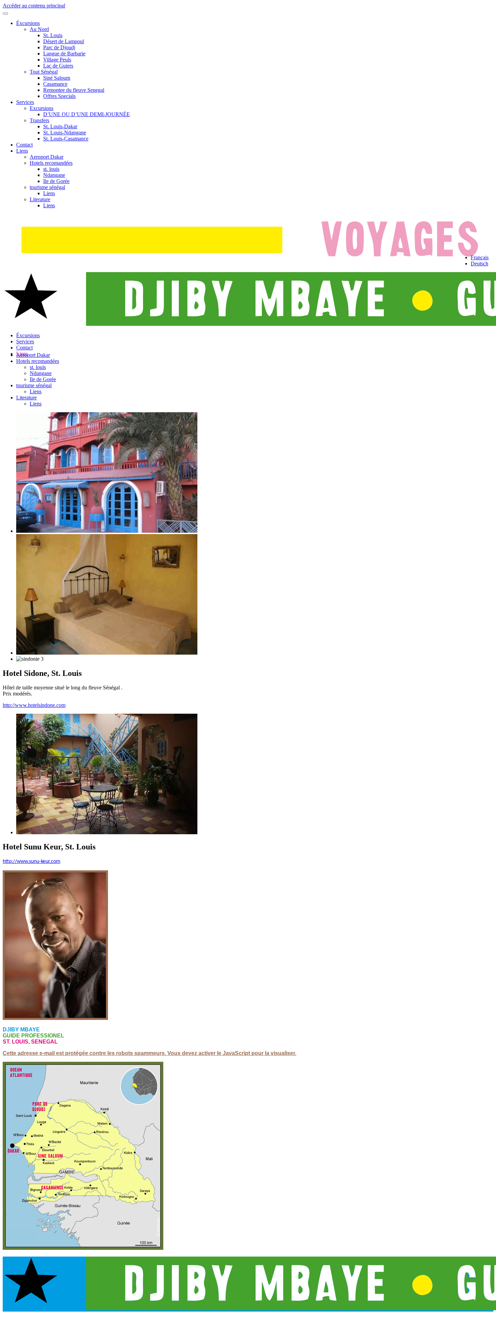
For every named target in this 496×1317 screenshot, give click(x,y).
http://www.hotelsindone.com (34, 705)
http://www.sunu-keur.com (31, 861)
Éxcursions (28, 23)
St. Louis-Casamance (65, 138)
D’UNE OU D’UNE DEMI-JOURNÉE (86, 114)
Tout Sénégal (44, 72)
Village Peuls (57, 59)
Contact (24, 145)
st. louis (51, 169)
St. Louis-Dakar (60, 126)
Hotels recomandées (51, 163)
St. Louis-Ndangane (64, 132)
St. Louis (52, 35)
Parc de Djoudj (59, 47)
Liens (22, 151)
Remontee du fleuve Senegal (73, 90)
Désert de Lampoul (63, 41)
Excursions (41, 108)
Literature (40, 199)
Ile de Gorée (56, 181)
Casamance (55, 84)
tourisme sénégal (47, 187)
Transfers (39, 120)
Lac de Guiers (58, 66)
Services (25, 102)
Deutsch (479, 263)
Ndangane (54, 175)
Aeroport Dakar (46, 157)
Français (480, 257)
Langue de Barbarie (64, 53)
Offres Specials (59, 96)
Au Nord (39, 29)
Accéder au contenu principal (34, 5)
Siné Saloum (56, 78)
